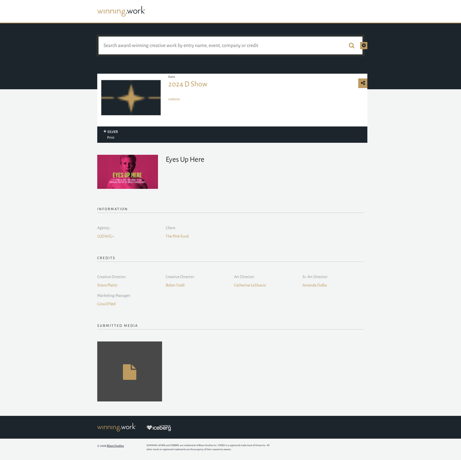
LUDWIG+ (105, 236)
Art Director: (244, 277)
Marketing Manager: (114, 295)
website (174, 99)
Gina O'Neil (106, 304)
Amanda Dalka (315, 285)
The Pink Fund (177, 236)
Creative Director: (112, 277)
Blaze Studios (115, 446)
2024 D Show (187, 84)
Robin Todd (175, 285)
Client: (171, 228)
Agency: (103, 228)
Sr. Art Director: (315, 277)
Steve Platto (107, 285)
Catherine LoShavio (250, 285)
